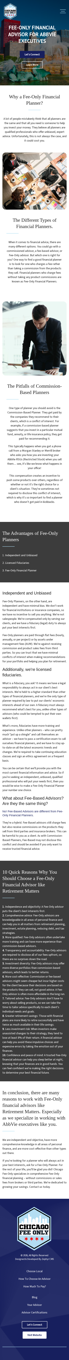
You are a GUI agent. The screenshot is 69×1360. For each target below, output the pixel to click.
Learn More (32, 65)
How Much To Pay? (34, 1286)
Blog (34, 1297)
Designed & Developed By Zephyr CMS (34, 1259)
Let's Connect (32, 54)
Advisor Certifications (34, 1313)
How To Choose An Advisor (34, 1279)
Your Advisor (34, 1305)
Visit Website (34, 1335)
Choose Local (34, 1271)
